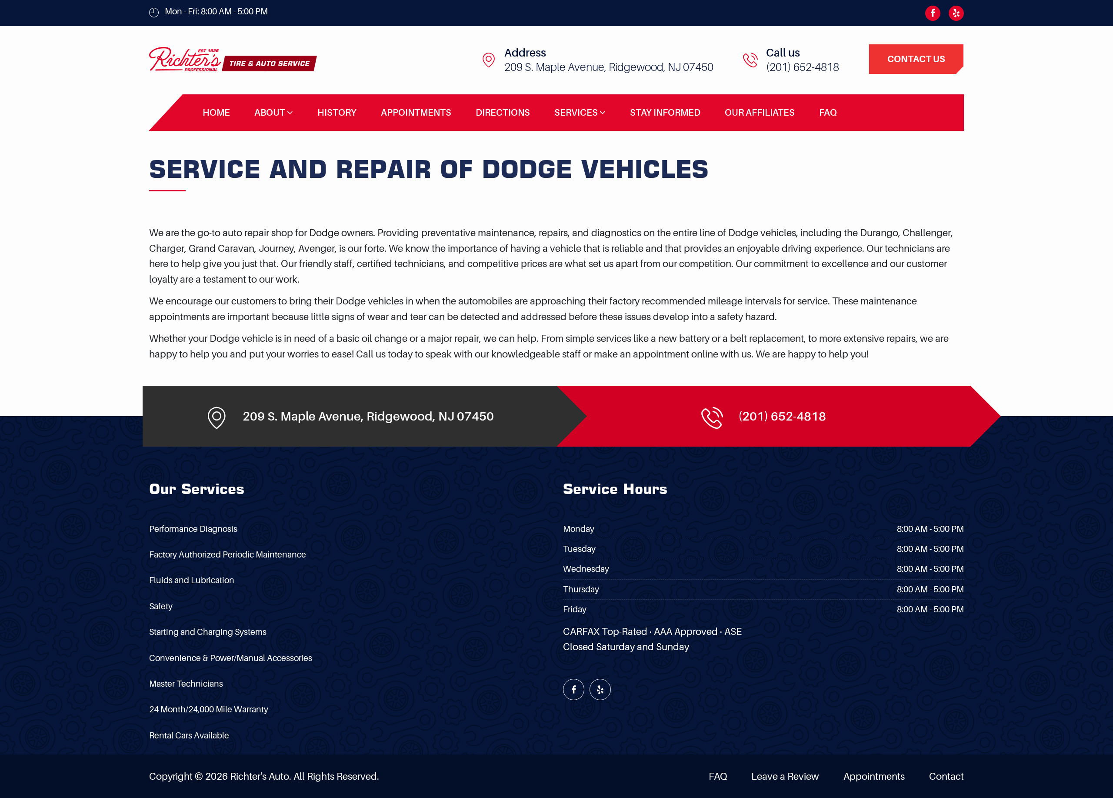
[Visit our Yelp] (953, 13)
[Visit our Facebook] (929, 13)
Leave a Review (785, 776)
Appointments (416, 112)
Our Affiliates (760, 112)
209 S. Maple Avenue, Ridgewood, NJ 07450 (608, 66)
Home (216, 112)
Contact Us (916, 58)
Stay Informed (665, 112)
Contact (946, 776)
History (337, 112)
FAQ (828, 112)
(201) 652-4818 (802, 66)
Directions (503, 112)
